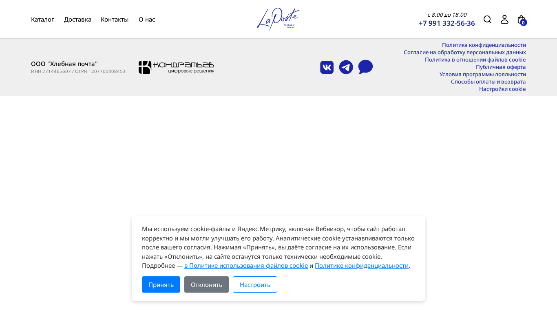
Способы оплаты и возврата (488, 81)
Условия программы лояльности (483, 74)
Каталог (42, 19)
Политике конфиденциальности (362, 265)
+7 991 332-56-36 (447, 23)
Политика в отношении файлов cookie (475, 59)
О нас (147, 19)
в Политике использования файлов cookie (246, 265)
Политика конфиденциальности (484, 45)
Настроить (255, 284)
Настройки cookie (502, 89)
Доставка (77, 19)
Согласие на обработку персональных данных (465, 52)
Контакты (115, 19)
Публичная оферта (501, 67)
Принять (161, 284)
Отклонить (206, 284)
